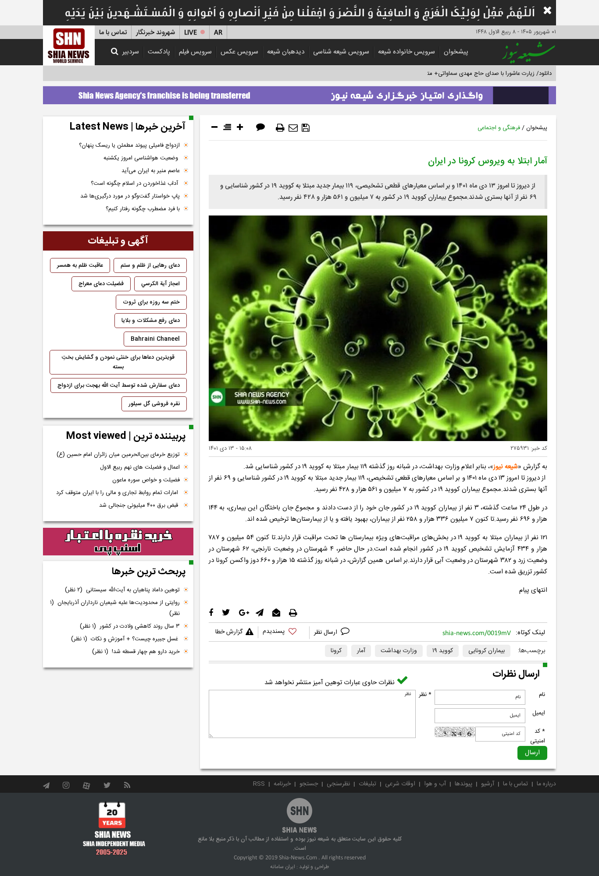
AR (218, 32)
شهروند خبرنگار (155, 32)
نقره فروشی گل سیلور (154, 404)
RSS (259, 784)
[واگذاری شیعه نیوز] (299, 93)
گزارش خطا (228, 632)
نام (542, 694)
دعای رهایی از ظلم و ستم (150, 265)
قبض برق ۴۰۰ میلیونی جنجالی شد (139, 505)
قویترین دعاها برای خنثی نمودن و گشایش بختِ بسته (118, 362)
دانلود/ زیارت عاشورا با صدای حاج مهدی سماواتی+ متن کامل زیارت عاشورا (465, 73)
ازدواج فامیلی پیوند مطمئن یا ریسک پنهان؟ (129, 145)
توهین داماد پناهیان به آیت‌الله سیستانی (122, 590)
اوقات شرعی (400, 784)
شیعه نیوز (505, 466)
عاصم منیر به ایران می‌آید (150, 171)
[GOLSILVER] (118, 542)
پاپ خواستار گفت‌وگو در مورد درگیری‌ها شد (130, 196)
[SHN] (69, 45)
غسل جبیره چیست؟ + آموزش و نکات (125, 639)
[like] (284, 632)
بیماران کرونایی (486, 651)
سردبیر (130, 51)
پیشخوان (456, 51)
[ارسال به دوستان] (293, 128)
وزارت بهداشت (399, 651)
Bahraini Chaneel (155, 339)
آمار (361, 651)
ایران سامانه (282, 866)
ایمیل (538, 713)
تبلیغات (367, 784)
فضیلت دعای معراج (101, 284)
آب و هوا (435, 784)
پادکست (159, 51)
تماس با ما (113, 32)
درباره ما (546, 784)
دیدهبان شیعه (285, 51)
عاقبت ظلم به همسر (80, 265)
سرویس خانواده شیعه (406, 51)
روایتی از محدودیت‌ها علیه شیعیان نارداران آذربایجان (115, 608)
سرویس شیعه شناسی (341, 51)
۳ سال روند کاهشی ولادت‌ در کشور (130, 626)
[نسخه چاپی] (280, 128)
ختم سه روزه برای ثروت (151, 302)
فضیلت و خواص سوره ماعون (146, 480)
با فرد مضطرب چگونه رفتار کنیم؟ (143, 209)
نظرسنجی (338, 784)
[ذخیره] (306, 128)
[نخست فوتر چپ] (114, 828)
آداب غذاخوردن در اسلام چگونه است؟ (135, 183)
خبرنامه (282, 784)
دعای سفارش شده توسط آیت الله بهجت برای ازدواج (118, 385)
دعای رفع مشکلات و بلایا (150, 320)
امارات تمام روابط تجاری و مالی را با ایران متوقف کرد (118, 493)
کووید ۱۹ (442, 651)
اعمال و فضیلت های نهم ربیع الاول (140, 467)
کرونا (336, 651)
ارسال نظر (326, 632)
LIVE (190, 32)
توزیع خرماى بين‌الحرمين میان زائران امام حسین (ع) (118, 454)
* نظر (425, 694)
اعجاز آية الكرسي (160, 284)
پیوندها (463, 784)
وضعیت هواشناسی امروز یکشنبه (141, 158)
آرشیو (487, 784)
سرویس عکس (239, 51)
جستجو (309, 784)
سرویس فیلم (195, 51)
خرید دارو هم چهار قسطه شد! (136, 652)
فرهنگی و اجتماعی (499, 128)
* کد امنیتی (537, 736)
